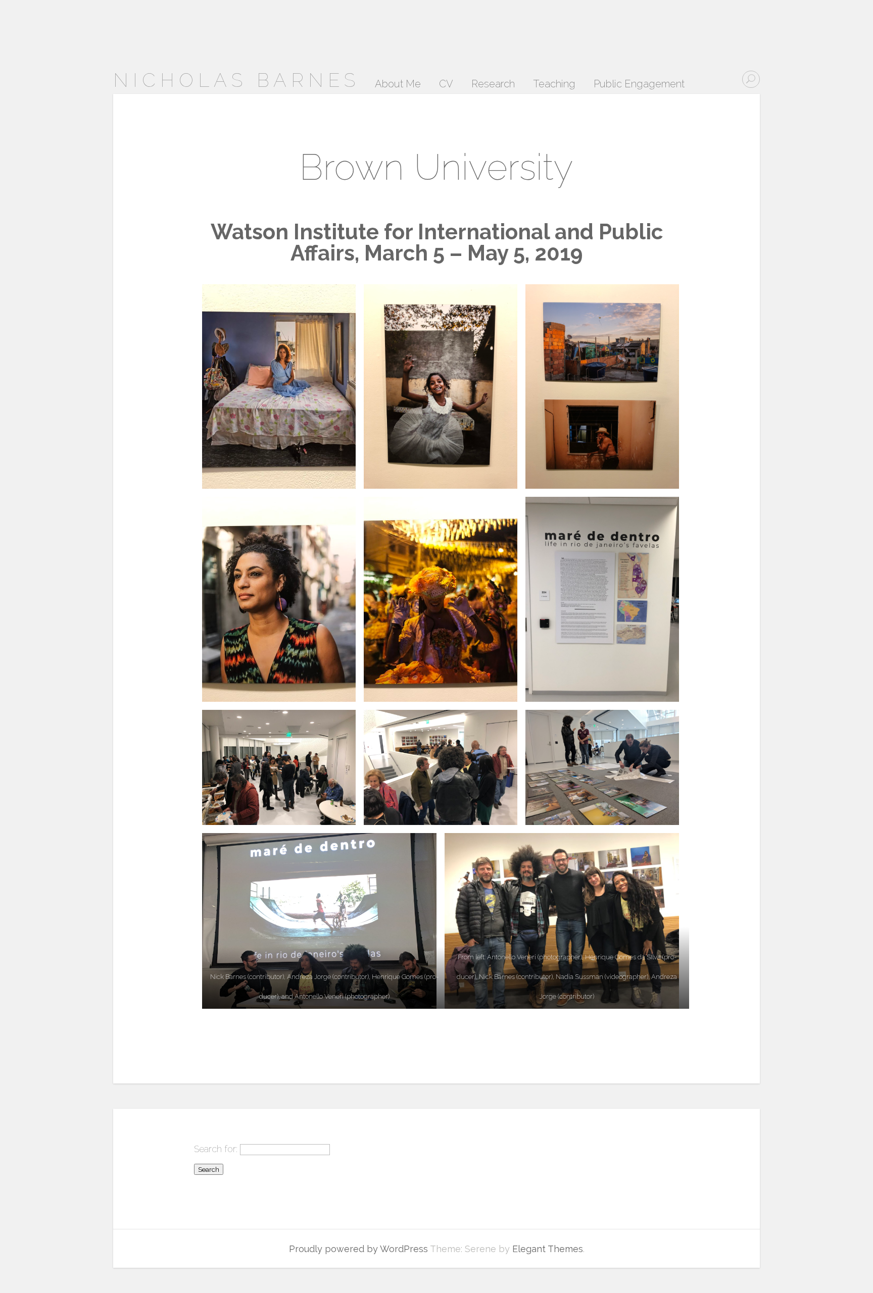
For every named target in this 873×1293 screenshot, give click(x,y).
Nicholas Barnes (236, 80)
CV (446, 84)
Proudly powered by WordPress (358, 1249)
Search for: (215, 1149)
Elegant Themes (547, 1249)
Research (493, 84)
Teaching (554, 84)
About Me (398, 84)
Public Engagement (639, 84)
